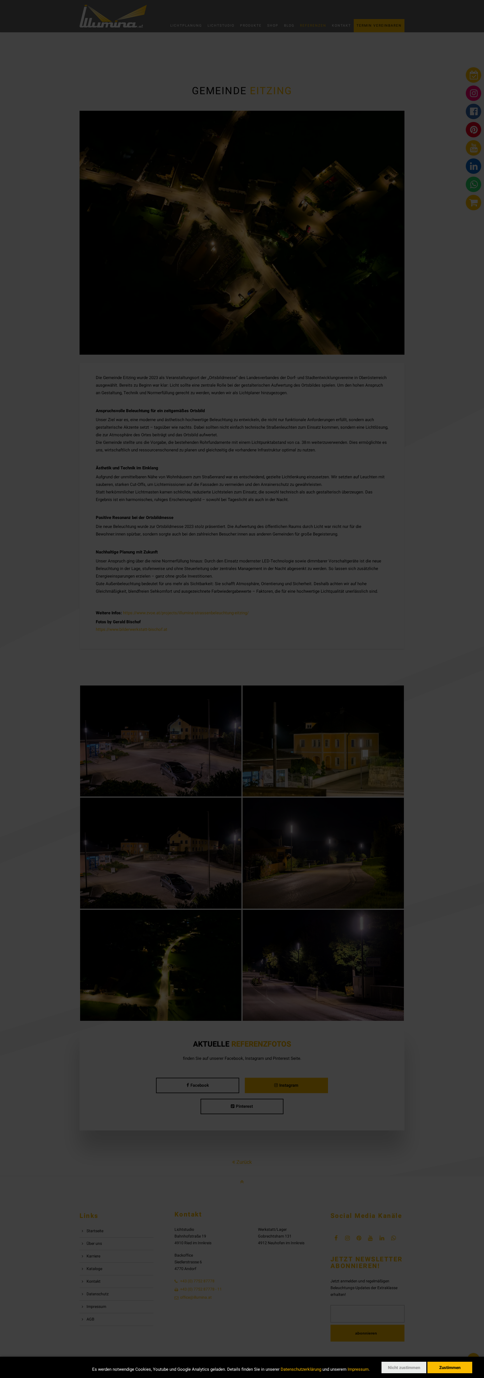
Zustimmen (449, 1368)
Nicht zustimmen (404, 1368)
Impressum (358, 1369)
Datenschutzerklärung (301, 1369)
